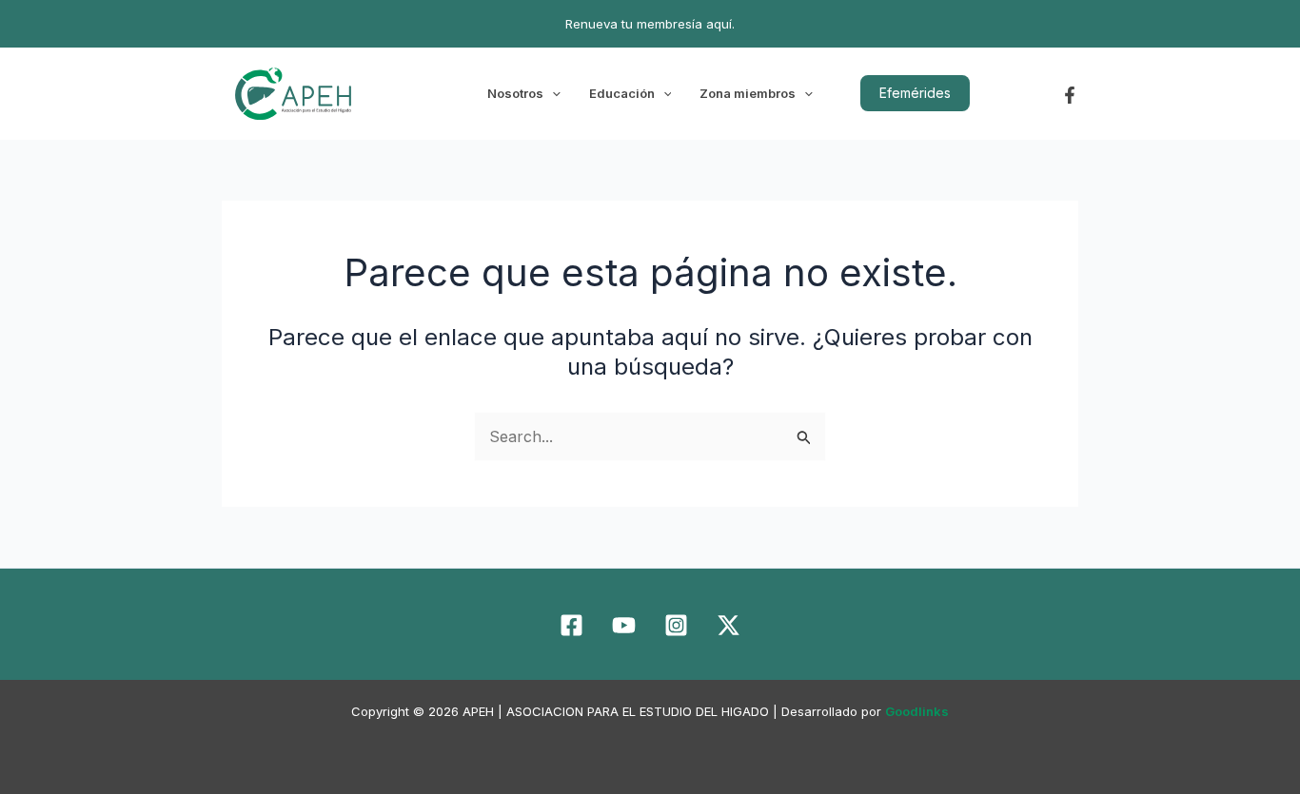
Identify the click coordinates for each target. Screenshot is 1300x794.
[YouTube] (624, 625)
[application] (552, 93)
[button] (915, 93)
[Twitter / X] (728, 625)
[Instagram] (676, 625)
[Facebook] (1069, 95)
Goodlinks (917, 711)
